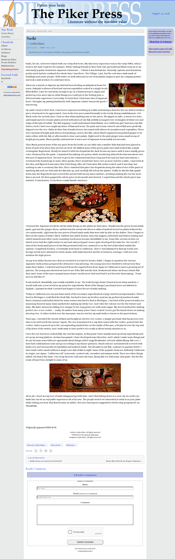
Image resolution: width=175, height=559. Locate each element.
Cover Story (7, 33)
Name (85, 484)
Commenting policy (85, 551)
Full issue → (71, 445)
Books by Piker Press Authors (9, 61)
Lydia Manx (37, 43)
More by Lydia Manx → (37, 445)
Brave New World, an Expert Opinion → (124, 461)
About (4, 45)
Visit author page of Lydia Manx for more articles (160, 50)
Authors (5, 52)
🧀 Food (41, 47)
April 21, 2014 (41, 31)
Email (85, 493)
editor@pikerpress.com (11, 95)
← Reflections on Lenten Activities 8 (45, 461)
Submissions (7, 65)
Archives (6, 49)
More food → (56, 445)
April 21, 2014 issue (91, 435)
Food (50, 31)
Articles (5, 36)
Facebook (6, 78)
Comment (85, 502)
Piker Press (31, 31)
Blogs (4, 56)
